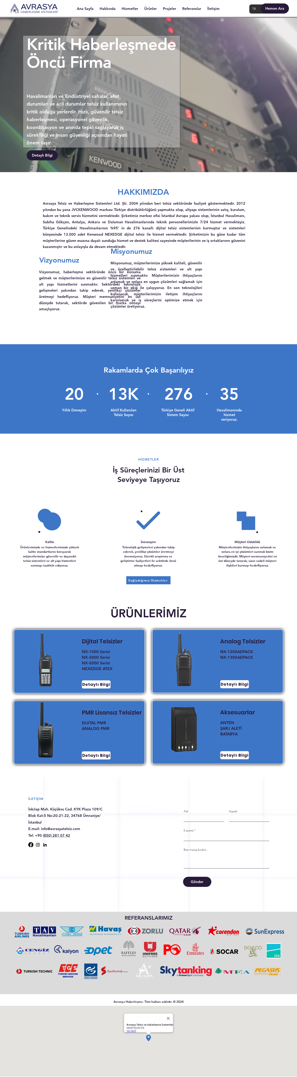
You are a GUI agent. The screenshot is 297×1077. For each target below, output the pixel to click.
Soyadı (233, 811)
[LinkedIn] (44, 844)
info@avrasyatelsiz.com (60, 828)
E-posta (188, 830)
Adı (186, 811)
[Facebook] (30, 844)
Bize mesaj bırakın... (196, 849)
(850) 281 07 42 (56, 835)
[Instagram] (37, 844)
